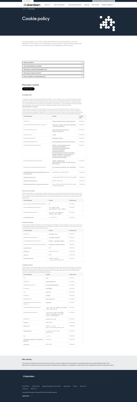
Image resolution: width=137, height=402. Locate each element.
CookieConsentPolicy (58, 126)
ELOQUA (57, 237)
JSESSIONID (55, 138)
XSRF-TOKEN (55, 163)
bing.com (25, 322)
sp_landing (52, 234)
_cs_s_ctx (52, 307)
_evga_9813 (60, 312)
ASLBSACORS (67, 155)
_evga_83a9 (63, 307)
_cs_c (51, 309)
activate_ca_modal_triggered (57, 244)
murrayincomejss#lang (58, 149)
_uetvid (53, 207)
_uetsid (58, 307)
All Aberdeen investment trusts (104, 1)
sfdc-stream (55, 124)
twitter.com (26, 326)
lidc (52, 319)
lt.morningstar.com (28, 258)
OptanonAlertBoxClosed (59, 121)
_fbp (47, 278)
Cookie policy (36, 386)
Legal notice (67, 386)
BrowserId (48, 302)
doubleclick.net (27, 331)
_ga (50, 207)
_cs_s (47, 307)
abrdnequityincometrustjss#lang (61, 148)
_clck (57, 207)
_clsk (59, 209)
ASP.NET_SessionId (57, 155)
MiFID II (33, 388)
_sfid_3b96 (52, 237)
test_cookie (49, 299)
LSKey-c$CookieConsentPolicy (68, 124)
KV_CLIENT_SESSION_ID (52, 285)
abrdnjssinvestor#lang (58, 151)
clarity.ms (25, 255)
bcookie (48, 319)
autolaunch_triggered (60, 167)
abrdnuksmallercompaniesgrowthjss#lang (63, 152)
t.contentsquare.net (28, 217)
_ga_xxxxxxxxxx (53, 209)
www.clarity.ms (27, 248)
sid (53, 167)
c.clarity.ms (26, 251)
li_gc (55, 319)
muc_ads (48, 292)
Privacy (75, 386)
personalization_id (51, 281)
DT (49, 204)
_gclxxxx (63, 209)
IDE (54, 299)
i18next (61, 138)
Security (83, 386)
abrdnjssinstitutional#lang (59, 146)
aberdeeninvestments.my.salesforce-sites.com (36, 184)
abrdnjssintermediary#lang (59, 157)
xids (68, 167)
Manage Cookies (28, 89)
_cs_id (55, 309)
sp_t (56, 234)
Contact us (25, 388)
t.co (24, 336)
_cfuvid (54, 134)
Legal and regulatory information (51, 386)
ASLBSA (54, 145)
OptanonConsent (70, 121)
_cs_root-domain (54, 315)
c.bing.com (26, 344)
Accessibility (25, 386)
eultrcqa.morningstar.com (30, 180)
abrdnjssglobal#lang (58, 154)
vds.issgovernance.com (29, 177)
